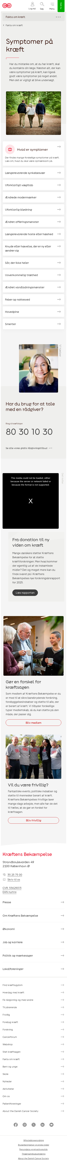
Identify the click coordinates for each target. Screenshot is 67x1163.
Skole (5, 1074)
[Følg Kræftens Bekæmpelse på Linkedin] (42, 1125)
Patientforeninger (12, 1103)
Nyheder (7, 1081)
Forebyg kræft (10, 1022)
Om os (6, 1096)
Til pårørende (10, 1007)
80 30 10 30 (29, 431)
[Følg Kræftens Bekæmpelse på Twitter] (34, 1125)
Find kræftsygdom (13, 985)
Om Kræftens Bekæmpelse (20, 915)
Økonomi (9, 928)
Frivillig (6, 1014)
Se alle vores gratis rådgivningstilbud (26, 448)
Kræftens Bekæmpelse (27, 854)
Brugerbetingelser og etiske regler (33, 1145)
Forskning (8, 1029)
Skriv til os (13, 879)
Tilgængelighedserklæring (33, 1154)
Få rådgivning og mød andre (18, 999)
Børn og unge (10, 1066)
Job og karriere (13, 942)
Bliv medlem (33, 722)
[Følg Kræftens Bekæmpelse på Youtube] (51, 1125)
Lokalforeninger (13, 968)
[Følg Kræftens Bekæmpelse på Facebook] (16, 1125)
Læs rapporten (25, 592)
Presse (7, 902)
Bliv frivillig (33, 820)
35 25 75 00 (14, 874)
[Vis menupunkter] (33, 17)
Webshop (8, 1044)
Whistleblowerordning (33, 1140)
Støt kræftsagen (11, 1051)
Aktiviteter (8, 1088)
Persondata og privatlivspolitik (33, 1149)
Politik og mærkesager (18, 955)
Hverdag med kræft (13, 992)
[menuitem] (32, 5)
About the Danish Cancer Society (20, 1111)
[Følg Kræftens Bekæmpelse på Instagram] (25, 1125)
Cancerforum (10, 1037)
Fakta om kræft (14, 25)
